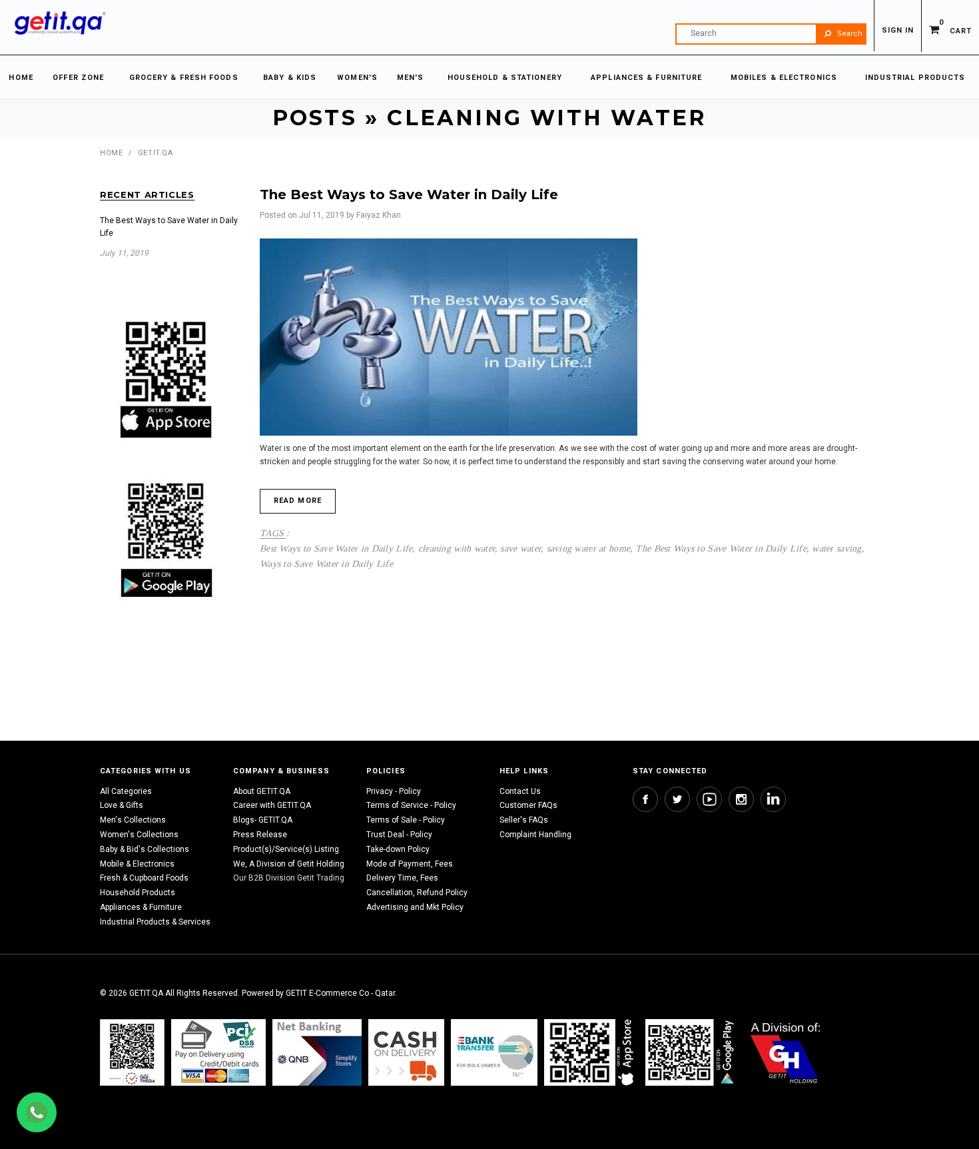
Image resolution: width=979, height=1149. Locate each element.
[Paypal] (132, 1052)
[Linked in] (773, 799)
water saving (836, 548)
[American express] (406, 1052)
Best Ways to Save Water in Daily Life (336, 548)
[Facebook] (645, 799)
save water (520, 548)
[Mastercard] (317, 1052)
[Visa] (218, 1052)
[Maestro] (591, 1052)
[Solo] (691, 1052)
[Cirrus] (785, 1052)
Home (111, 153)
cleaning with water (456, 548)
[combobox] (771, 34)
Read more (298, 500)
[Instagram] (741, 799)
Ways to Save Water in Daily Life (326, 563)
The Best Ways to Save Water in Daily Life (721, 548)
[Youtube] (709, 799)
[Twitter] (677, 799)
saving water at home (589, 548)
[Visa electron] (494, 1052)
